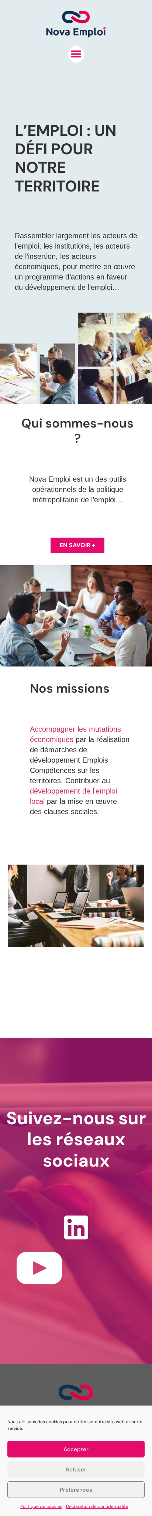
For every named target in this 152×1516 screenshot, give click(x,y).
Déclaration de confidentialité (97, 1506)
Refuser (76, 1469)
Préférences (76, 1490)
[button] (76, 54)
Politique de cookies (41, 1506)
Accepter (76, 1449)
